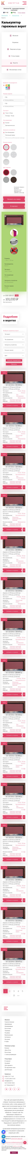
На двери (7, 1063)
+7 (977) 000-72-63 (10, 1078)
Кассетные (8, 1028)
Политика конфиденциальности (14, 1142)
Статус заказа (21, 12)
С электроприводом (10, 1054)
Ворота (15, 63)
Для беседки (8, 1069)
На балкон (8, 1037)
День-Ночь (8, 1050)
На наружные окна (10, 1067)
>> (18, 995)
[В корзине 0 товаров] (24, 1142)
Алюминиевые (9, 1026)
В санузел (7, 1061)
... (9, 995)
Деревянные (8, 1024)
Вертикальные (9, 1035)
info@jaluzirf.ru (9, 1080)
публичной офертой (16, 1138)
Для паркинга (8, 1065)
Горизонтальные (9, 1022)
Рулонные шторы (10, 1046)
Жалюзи (15, 35)
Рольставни (15, 56)
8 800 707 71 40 (13, 3)
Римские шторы (15, 49)
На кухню (7, 1039)
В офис (7, 1041)
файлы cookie (16, 1146)
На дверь (7, 1032)
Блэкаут (7, 1048)
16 (14, 995)
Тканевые (7, 1030)
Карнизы (15, 42)
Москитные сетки (15, 70)
